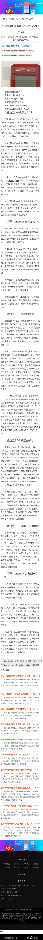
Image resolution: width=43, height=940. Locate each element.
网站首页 (7, 864)
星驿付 (15, 40)
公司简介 (17, 864)
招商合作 (26, 867)
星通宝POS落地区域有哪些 (16, 106)
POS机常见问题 (27, 19)
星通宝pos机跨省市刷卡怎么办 (17, 109)
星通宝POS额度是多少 (14, 102)
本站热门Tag (21, 922)
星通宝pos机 (23, 40)
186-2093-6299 (12, 892)
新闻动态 (26, 864)
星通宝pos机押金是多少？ (15, 95)
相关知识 (17, 867)
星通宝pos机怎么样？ (13, 92)
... (2, 688)
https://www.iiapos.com (14, 895)
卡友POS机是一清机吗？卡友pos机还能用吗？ (24, 665)
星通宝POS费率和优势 (14, 99)
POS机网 (10, 37)
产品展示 (7, 867)
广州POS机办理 (14, 19)
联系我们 (36, 867)
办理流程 (36, 864)
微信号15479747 (12, 889)
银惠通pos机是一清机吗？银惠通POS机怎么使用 (24, 661)
